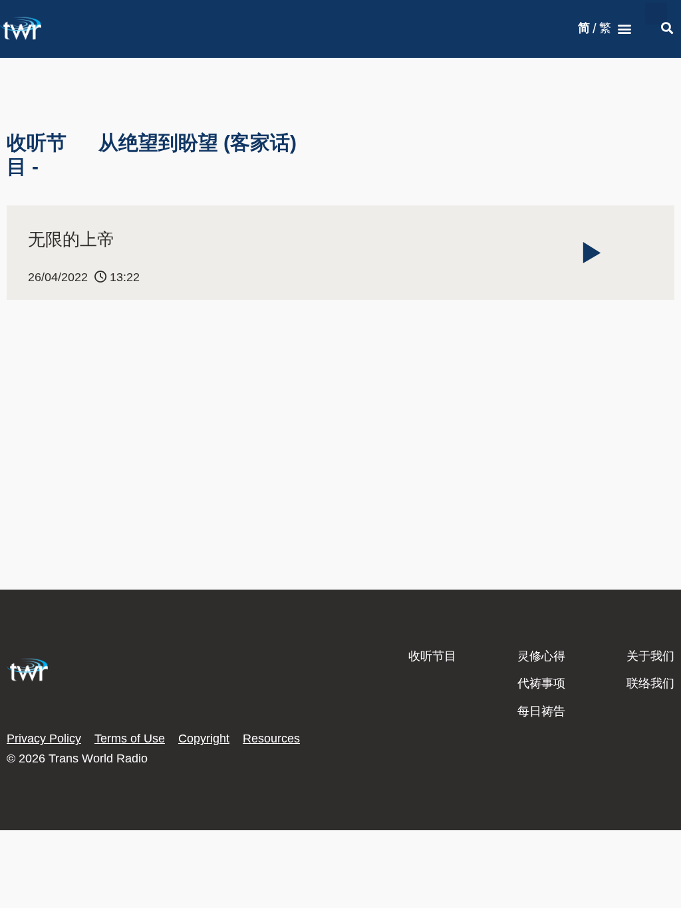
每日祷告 (541, 711)
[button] (625, 29)
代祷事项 (541, 683)
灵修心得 (541, 656)
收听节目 (432, 656)
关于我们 (650, 656)
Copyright (203, 738)
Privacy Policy (44, 738)
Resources (271, 738)
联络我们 (650, 683)
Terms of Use (129, 738)
